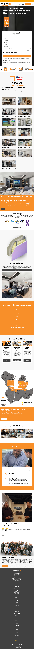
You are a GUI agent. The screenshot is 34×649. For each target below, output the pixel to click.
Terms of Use (4, 60)
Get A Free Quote (27, 4)
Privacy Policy (8, 60)
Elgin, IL (17, 621)
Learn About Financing (27, 361)
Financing (17, 605)
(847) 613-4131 (17, 575)
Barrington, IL (17, 617)
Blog (17, 629)
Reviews (17, 632)
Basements (17, 611)
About (17, 627)
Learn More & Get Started (6, 361)
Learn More (17, 270)
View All (17, 623)
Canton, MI (17, 618)
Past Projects (17, 635)
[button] (1, 69)
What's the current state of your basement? (10, 52)
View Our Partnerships (17, 227)
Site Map (19, 646)
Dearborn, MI (17, 620)
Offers (17, 630)
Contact (17, 602)
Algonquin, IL (17, 615)
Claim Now (17, 360)
